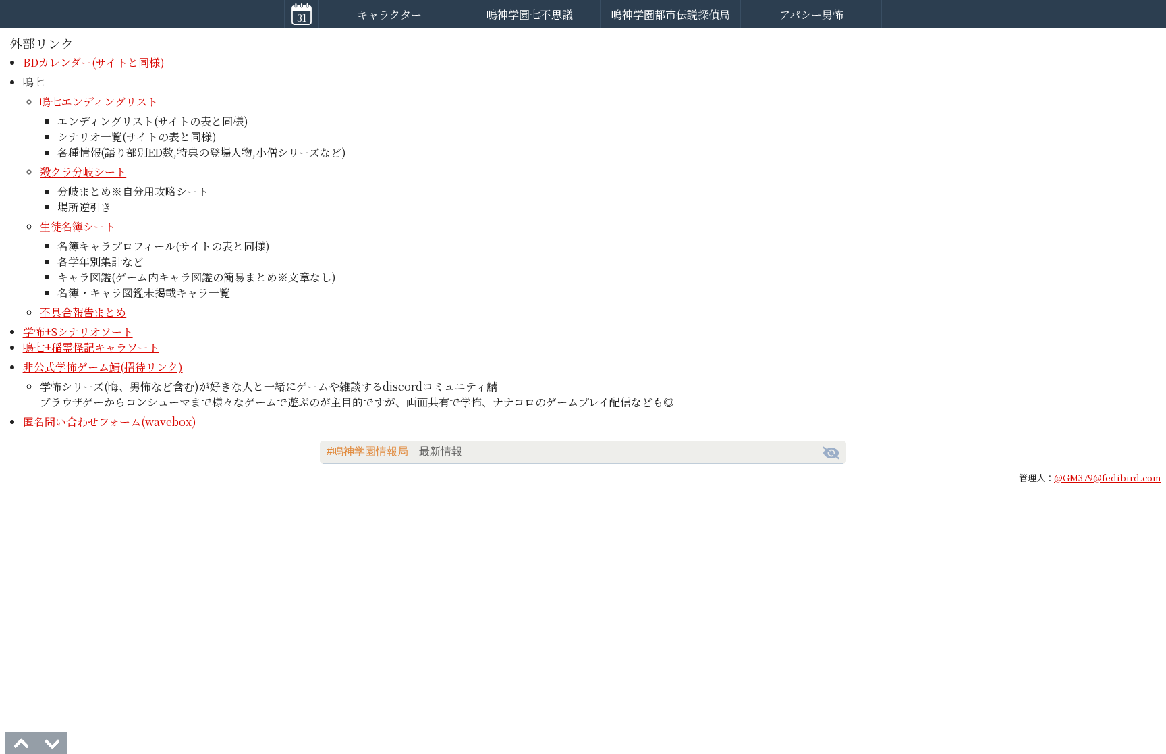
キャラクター (389, 14)
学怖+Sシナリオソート (78, 332)
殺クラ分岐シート (83, 172)
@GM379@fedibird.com (1107, 477)
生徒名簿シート (77, 226)
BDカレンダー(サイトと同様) (94, 62)
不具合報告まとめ (83, 312)
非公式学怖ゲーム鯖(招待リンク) (103, 367)
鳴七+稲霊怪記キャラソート (91, 347)
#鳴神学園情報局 (367, 451)
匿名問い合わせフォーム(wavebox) (109, 421)
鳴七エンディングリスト (99, 101)
